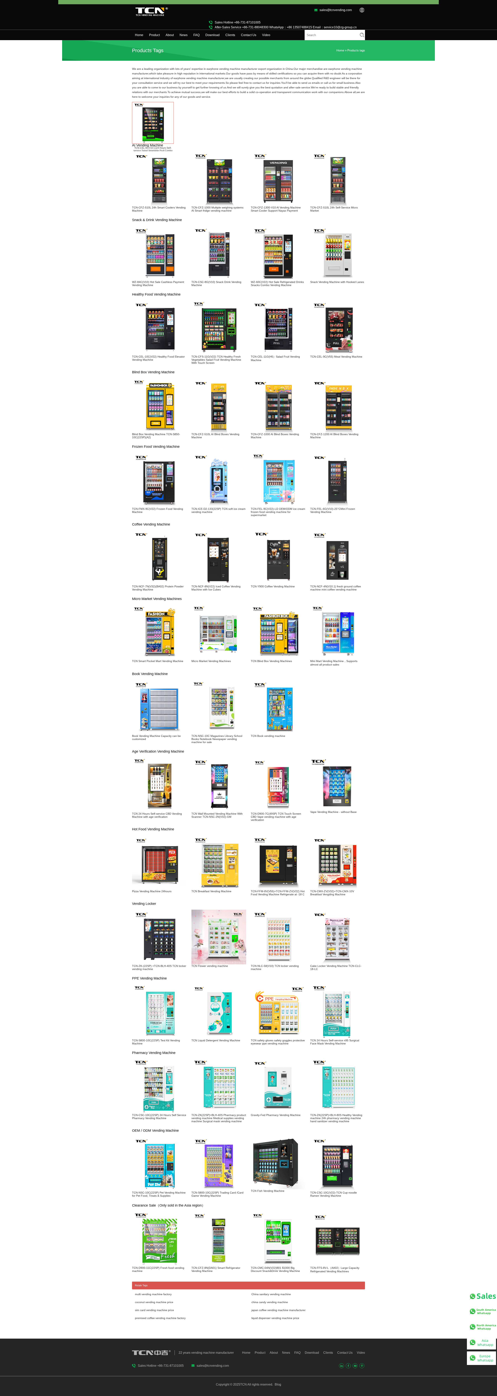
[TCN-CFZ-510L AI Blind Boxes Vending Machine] (218, 431)
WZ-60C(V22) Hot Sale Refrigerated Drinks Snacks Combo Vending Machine (277, 283)
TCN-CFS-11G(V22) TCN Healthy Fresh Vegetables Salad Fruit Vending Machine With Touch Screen (216, 359)
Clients (230, 35)
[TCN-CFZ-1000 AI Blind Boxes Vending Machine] (278, 431)
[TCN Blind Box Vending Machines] (278, 658)
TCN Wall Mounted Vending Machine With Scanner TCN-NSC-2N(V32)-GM (217, 815)
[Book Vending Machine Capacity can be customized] (159, 732)
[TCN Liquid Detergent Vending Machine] (218, 1037)
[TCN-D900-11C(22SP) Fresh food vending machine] (159, 1264)
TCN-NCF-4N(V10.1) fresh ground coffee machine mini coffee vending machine (335, 588)
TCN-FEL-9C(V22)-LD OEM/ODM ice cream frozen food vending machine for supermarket (278, 512)
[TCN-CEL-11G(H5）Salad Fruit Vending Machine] (278, 353)
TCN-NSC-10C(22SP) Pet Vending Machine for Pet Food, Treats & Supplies (159, 1194)
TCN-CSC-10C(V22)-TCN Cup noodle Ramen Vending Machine (333, 1194)
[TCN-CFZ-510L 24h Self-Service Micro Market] (337, 204)
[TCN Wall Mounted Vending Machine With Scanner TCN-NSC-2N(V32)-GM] (218, 810)
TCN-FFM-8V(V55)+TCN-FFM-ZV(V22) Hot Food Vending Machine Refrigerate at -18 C (278, 893)
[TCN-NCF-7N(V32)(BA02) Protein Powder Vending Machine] (159, 583)
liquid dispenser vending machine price (275, 1318)
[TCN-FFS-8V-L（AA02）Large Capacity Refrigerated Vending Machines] (337, 1264)
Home (139, 35)
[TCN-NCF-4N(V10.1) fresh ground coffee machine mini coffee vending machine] (337, 583)
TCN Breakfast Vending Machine (211, 891)
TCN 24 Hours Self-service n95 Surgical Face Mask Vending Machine (334, 1042)
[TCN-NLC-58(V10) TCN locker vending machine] (278, 962)
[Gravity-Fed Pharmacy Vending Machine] (278, 1111)
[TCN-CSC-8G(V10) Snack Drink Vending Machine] (218, 278)
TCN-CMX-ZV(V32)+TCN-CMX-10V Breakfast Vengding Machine (332, 893)
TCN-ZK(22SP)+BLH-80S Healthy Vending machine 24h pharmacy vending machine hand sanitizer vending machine (336, 1118)
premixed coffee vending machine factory (160, 1318)
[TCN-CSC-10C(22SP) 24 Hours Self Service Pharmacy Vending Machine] (159, 1111)
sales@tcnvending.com (336, 10)
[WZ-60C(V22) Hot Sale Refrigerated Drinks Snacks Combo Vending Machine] (278, 278)
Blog (277, 1384)
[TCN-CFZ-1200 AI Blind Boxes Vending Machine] (337, 431)
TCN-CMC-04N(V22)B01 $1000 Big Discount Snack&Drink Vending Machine (275, 1269)
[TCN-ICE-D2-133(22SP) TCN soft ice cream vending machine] (218, 505)
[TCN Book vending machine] (278, 732)
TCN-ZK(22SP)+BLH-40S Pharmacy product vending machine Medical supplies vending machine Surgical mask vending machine (218, 1118)
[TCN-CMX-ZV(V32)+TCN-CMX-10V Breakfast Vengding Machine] (337, 888)
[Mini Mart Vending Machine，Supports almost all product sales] (337, 658)
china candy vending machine (269, 1302)
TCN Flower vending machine (209, 965)
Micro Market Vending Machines (211, 661)
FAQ (196, 35)
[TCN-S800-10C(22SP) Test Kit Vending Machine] (159, 1037)
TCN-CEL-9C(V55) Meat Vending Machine (336, 356)
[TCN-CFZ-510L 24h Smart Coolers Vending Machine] (159, 204)
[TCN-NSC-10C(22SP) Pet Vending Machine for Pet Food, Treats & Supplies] (159, 1189)
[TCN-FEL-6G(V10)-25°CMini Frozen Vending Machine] (337, 505)
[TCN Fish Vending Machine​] (278, 1187)
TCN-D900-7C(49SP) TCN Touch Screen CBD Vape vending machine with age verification (276, 816)
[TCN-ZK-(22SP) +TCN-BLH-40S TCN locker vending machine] (159, 962)
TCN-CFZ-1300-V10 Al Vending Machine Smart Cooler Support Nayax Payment (276, 209)
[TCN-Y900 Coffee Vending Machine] (278, 583)
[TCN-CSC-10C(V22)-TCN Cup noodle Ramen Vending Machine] (337, 1189)
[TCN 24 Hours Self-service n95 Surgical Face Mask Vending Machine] (337, 1037)
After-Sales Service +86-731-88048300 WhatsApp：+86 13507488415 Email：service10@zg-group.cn (286, 27)
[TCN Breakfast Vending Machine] (218, 888)
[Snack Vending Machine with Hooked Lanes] (337, 278)
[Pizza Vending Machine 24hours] (159, 888)
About (170, 35)
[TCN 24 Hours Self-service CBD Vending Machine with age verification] (159, 810)
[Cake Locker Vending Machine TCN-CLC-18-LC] (337, 962)
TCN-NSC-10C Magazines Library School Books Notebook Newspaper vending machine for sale (216, 739)
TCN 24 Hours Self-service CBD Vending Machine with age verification (157, 815)
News (184, 35)
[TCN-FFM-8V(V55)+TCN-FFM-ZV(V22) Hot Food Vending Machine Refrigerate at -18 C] (278, 888)
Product (154, 35)
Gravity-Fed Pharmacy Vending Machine (276, 1115)
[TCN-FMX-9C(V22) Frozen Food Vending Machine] (159, 505)
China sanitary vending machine (271, 1294)
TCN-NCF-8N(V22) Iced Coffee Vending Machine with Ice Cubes (216, 588)
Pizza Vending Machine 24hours (151, 891)
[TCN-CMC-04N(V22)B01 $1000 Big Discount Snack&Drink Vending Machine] (278, 1264)
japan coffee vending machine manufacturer (278, 1310)
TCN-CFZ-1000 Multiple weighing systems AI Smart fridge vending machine (217, 209)
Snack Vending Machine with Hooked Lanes (337, 282)
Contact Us (248, 35)
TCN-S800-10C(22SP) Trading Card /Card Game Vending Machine (217, 1194)
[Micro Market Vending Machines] (218, 658)
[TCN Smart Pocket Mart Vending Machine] (159, 658)
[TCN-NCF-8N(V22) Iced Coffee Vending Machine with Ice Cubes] (218, 583)
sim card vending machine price (154, 1310)
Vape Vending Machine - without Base (333, 811)
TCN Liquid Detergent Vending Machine (215, 1040)
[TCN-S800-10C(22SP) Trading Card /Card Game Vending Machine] (218, 1189)
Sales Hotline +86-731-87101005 (238, 22)
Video (266, 35)
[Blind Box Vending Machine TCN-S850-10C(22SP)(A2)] (159, 431)
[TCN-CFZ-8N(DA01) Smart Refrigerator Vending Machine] (218, 1264)
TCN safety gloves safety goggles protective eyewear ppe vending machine (278, 1042)
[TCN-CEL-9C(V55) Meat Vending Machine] (337, 353)
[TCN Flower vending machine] (218, 962)
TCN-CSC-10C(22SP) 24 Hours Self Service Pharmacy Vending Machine (159, 1116)
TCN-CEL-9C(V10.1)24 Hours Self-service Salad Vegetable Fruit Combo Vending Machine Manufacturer (153, 151)
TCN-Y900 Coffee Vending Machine (273, 586)
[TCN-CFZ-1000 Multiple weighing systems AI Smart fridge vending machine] (218, 204)
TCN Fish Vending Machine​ (267, 1190)
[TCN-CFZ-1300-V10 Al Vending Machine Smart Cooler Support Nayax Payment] (278, 204)
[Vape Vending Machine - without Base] (337, 808)
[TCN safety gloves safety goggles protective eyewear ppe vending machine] (278, 1037)
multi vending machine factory (153, 1294)
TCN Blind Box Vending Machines (271, 661)
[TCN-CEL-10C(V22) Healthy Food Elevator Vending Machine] (159, 353)
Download (212, 35)
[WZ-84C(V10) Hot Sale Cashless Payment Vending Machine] (159, 278)
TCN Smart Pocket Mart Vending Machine (157, 661)
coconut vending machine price (154, 1302)
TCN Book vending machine (268, 735)
